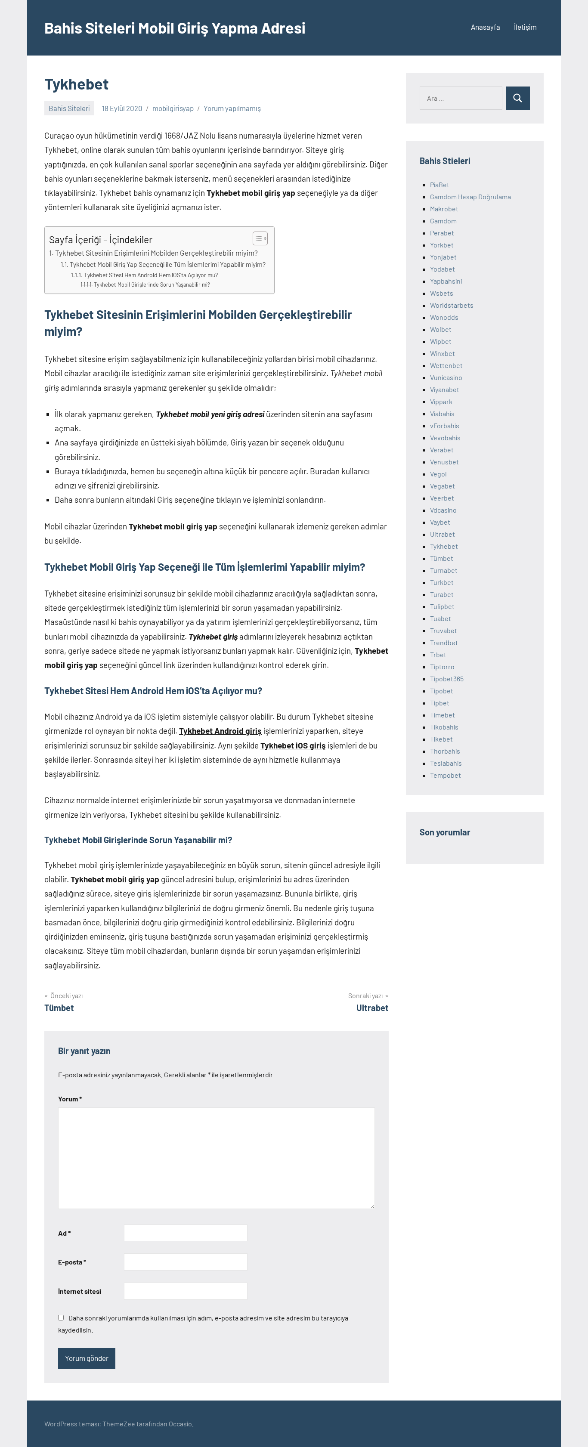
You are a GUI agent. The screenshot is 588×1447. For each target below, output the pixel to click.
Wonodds (444, 317)
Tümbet (441, 558)
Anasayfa (485, 26)
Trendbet (444, 642)
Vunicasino (446, 377)
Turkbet (442, 582)
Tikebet (441, 739)
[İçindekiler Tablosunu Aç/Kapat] (256, 238)
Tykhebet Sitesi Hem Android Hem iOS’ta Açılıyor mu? (151, 274)
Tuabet (440, 618)
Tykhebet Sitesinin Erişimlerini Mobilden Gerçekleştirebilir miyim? (156, 252)
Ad (64, 1233)
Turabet (442, 594)
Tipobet (441, 690)
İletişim (525, 26)
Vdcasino (443, 510)
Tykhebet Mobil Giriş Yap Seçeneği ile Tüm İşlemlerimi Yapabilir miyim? (168, 264)
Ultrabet (442, 534)
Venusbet (444, 462)
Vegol (438, 474)
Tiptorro (442, 666)
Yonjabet (443, 257)
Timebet (442, 715)
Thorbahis (445, 751)
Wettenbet (446, 365)
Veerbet (442, 498)
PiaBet (439, 184)
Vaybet (440, 522)
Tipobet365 (447, 678)
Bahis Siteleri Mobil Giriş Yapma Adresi (175, 27)
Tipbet (439, 703)
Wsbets (441, 293)
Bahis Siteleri (69, 108)
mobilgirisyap (173, 108)
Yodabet (442, 269)
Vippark (441, 401)
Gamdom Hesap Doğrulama (470, 196)
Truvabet (443, 630)
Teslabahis (446, 763)
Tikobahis (444, 727)
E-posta (72, 1262)
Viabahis (442, 413)
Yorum (70, 1099)
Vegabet (442, 486)
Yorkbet (442, 245)
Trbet (438, 654)
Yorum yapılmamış (232, 108)
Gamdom (443, 220)
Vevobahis (445, 437)
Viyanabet (444, 389)
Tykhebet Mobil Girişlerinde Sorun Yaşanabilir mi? (152, 284)
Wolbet (441, 329)
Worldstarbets (451, 305)
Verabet (442, 449)
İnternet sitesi (79, 1291)
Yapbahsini (446, 281)
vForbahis (444, 425)
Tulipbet (442, 606)
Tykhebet (444, 546)
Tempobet (445, 775)
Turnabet (444, 570)
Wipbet (441, 341)
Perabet (442, 233)
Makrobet (444, 208)
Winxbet (442, 353)
